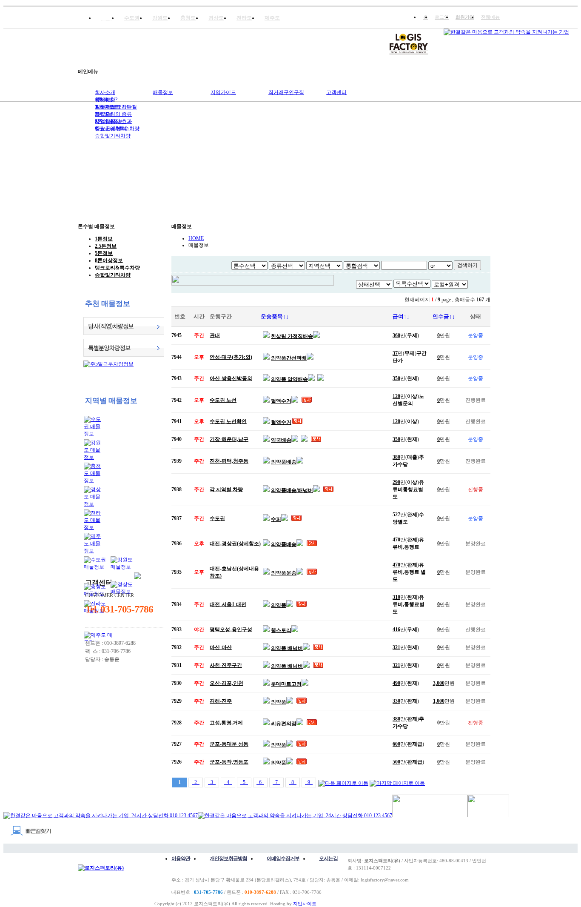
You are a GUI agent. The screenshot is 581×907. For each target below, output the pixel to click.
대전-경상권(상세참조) (235, 543)
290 (396, 482)
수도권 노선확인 (228, 421)
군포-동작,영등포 (229, 762)
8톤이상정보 (109, 260)
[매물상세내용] (266, 336)
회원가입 (465, 17)
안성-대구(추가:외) (231, 357)
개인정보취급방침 (228, 858)
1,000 (438, 701)
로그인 (442, 17)
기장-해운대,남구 (229, 439)
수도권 (217, 518)
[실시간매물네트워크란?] (263, 284)
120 (396, 396)
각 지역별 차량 (226, 489)
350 (396, 378)
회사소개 (105, 92)
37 (395, 353)
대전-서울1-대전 (228, 604)
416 (396, 629)
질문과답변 (107, 107)
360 (396, 335)
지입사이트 (304, 903)
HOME (196, 238)
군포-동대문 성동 (229, 744)
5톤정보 (104, 253)
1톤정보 (104, 239)
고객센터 (336, 92)
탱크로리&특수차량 (117, 268)
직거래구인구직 (286, 92)
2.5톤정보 (106, 246)
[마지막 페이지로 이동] (397, 782)
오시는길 (328, 858)
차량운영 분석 (111, 129)
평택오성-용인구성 (231, 629)
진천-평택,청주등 (229, 461)
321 (396, 647)
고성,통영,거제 (226, 723)
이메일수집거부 (283, 858)
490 (396, 683)
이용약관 (180, 858)
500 (396, 762)
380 (396, 457)
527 (396, 515)
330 (396, 701)
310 (396, 597)
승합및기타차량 (113, 136)
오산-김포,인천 (226, 683)
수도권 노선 (223, 400)
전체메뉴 (490, 17)
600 (396, 744)
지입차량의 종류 (113, 114)
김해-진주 (221, 701)
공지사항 (105, 100)
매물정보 (163, 92)
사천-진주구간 (226, 665)
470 (396, 540)
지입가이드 (223, 92)
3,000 (438, 683)
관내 (215, 335)
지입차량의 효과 (113, 121)
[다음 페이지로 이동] (343, 782)
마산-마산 (221, 647)
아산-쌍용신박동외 (231, 378)
